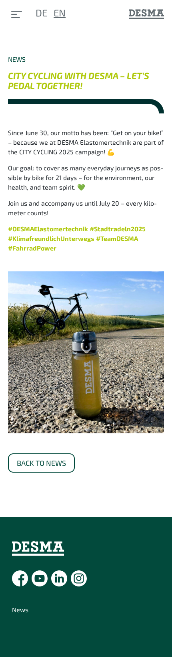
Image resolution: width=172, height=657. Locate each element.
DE (41, 12)
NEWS (17, 59)
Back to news (41, 463)
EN (60, 12)
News (20, 609)
